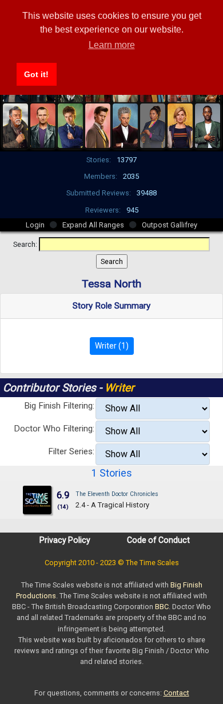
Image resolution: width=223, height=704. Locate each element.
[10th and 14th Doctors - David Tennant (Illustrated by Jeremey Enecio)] (70, 124)
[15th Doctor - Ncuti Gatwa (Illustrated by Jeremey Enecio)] (207, 124)
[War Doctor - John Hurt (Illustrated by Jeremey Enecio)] (15, 124)
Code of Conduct (158, 540)
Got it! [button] (36, 74)
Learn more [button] (112, 45)
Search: (25, 244)
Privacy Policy (64, 540)
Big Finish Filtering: (59, 406)
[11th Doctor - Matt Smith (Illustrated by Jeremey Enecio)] (98, 124)
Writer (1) (112, 345)
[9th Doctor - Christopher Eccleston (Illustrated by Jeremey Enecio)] (43, 124)
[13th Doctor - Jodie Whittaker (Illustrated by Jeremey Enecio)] (180, 124)
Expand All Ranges (93, 225)
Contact (176, 693)
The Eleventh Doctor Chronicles (116, 494)
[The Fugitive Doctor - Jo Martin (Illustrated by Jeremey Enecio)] (153, 124)
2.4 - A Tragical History (112, 505)
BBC (162, 606)
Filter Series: (71, 451)
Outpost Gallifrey (169, 225)
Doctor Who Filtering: (54, 428)
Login (35, 225)
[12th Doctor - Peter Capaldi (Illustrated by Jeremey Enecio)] (125, 124)
